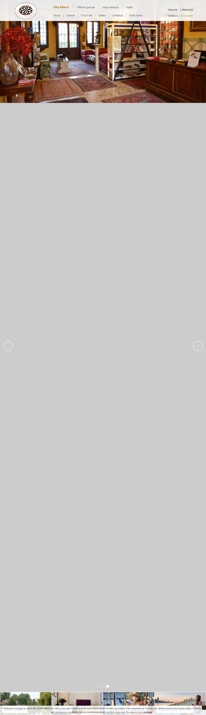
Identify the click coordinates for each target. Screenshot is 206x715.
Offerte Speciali (85, 7)
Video (129, 7)
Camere (70, 15)
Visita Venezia (110, 7)
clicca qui (147, 712)
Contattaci (117, 15)
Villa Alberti (61, 7)
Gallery (102, 15)
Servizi (56, 15)
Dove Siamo (136, 15)
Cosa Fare (87, 15)
